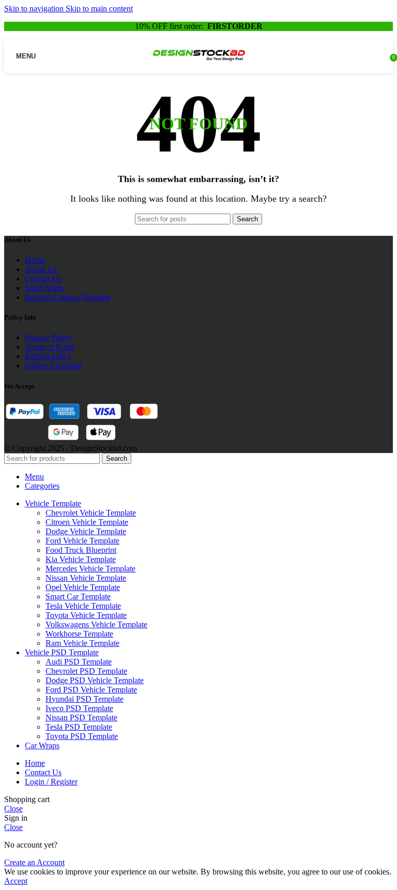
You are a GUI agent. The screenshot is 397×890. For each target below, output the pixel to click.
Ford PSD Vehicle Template (91, 689)
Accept (15, 881)
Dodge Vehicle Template (85, 531)
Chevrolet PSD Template (86, 671)
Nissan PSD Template (81, 717)
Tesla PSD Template (78, 726)
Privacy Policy (48, 337)
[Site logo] (198, 63)
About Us (41, 269)
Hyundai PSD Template (84, 699)
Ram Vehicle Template (82, 643)
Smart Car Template (78, 596)
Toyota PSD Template (81, 736)
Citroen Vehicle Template (86, 522)
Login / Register (51, 781)
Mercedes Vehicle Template (90, 568)
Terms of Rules (49, 346)
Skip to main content (99, 8)
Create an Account (34, 862)
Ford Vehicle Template (82, 540)
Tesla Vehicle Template (83, 605)
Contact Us (43, 278)
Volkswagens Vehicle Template (96, 624)
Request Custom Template (68, 297)
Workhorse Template (79, 633)
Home (35, 259)
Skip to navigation (35, 8)
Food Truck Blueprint (80, 550)
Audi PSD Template (78, 661)
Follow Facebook (53, 365)
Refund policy (48, 356)
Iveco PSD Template (79, 708)
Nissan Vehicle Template (85, 578)
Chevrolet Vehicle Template (90, 512)
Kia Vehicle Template (80, 559)
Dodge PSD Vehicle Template (94, 680)
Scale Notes (44, 287)
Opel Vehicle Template (82, 587)
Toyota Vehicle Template (86, 615)
